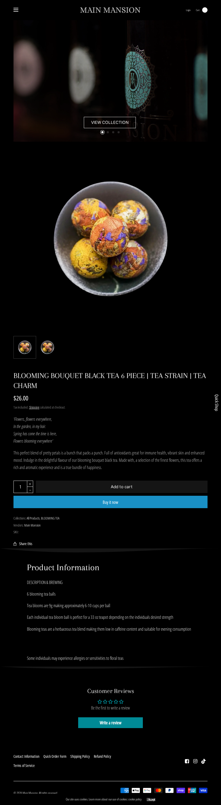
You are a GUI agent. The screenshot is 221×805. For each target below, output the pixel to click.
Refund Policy (102, 756)
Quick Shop (217, 402)
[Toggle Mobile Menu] (19, 10)
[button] (110, 122)
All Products (33, 518)
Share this (25, 544)
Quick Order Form (54, 756)
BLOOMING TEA (50, 518)
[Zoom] (110, 239)
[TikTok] (203, 761)
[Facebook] (187, 761)
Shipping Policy (80, 756)
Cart (197, 10)
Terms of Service (24, 765)
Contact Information (26, 756)
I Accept (151, 799)
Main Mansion (32, 525)
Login (188, 10)
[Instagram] (195, 761)
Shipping (34, 407)
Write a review (111, 723)
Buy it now (110, 502)
